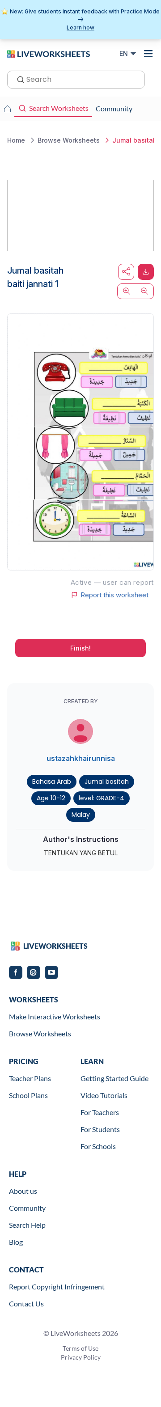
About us (23, 1191)
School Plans (28, 1095)
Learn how (80, 27)
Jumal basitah (107, 781)
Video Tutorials (103, 1095)
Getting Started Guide (114, 1078)
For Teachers (99, 1112)
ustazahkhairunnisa (81, 758)
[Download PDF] (146, 272)
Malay (81, 814)
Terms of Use (80, 1348)
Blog (16, 1242)
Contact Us (26, 1303)
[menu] (148, 53)
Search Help (27, 1225)
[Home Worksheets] (7, 108)
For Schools (98, 1146)
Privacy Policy (81, 1357)
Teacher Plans (30, 1078)
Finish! (80, 648)
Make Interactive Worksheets (54, 1016)
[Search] (18, 78)
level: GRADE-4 (101, 798)
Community (27, 1208)
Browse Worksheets (40, 1033)
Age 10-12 (51, 798)
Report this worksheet (114, 595)
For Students (100, 1129)
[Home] (48, 53)
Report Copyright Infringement (57, 1286)
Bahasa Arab (51, 781)
